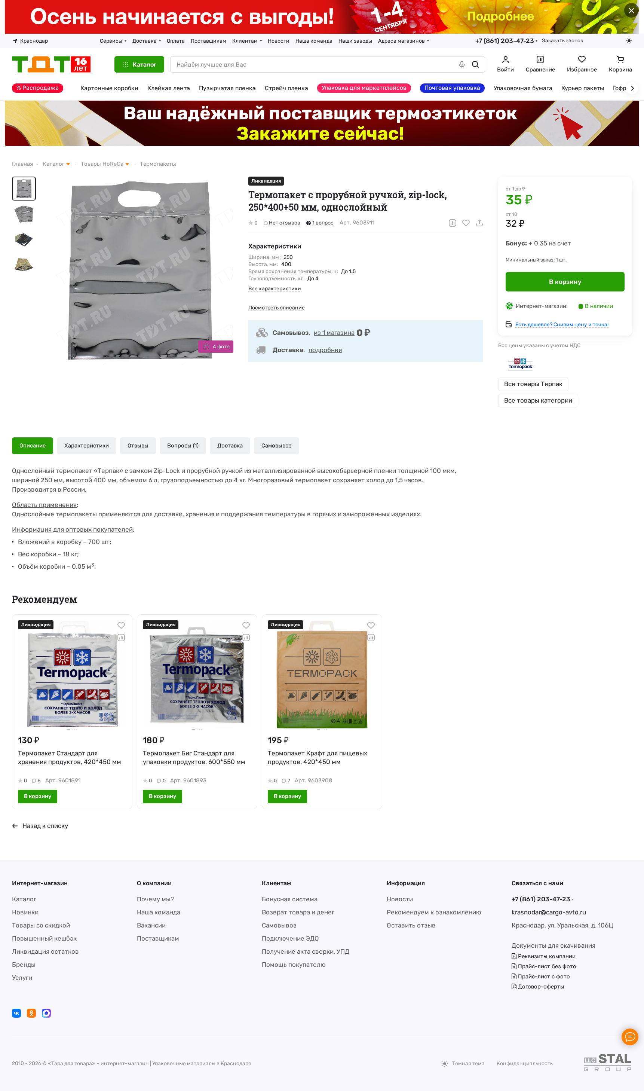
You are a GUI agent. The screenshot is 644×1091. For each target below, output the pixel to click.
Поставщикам (158, 938)
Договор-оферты (540, 986)
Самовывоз (276, 445)
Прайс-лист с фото (543, 976)
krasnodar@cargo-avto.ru (549, 912)
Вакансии (151, 925)
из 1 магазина (334, 332)
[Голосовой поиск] (462, 64)
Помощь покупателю (294, 964)
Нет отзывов (284, 223)
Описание (32, 445)
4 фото (221, 346)
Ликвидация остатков (45, 951)
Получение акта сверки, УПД (305, 951)
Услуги (22, 977)
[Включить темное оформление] (629, 41)
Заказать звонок (562, 40)
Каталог (24, 899)
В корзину (565, 281)
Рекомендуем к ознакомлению (434, 912)
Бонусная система (290, 899)
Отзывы (138, 445)
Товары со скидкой (41, 925)
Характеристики (86, 445)
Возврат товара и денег (298, 912)
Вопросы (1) (183, 445)
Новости (400, 899)
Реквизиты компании (546, 956)
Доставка (230, 445)
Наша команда (158, 912)
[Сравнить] (452, 223)
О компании (154, 883)
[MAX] (46, 1013)
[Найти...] (475, 64)
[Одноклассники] (31, 1013)
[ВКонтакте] (16, 1013)
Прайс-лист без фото (546, 966)
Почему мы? (155, 899)
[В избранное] (466, 223)
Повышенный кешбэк (44, 938)
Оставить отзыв (411, 925)
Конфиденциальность (525, 1063)
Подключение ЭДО (290, 938)
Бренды (24, 964)
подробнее (325, 350)
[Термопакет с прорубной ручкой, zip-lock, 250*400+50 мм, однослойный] (139, 271)
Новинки (25, 912)
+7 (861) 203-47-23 (504, 41)
